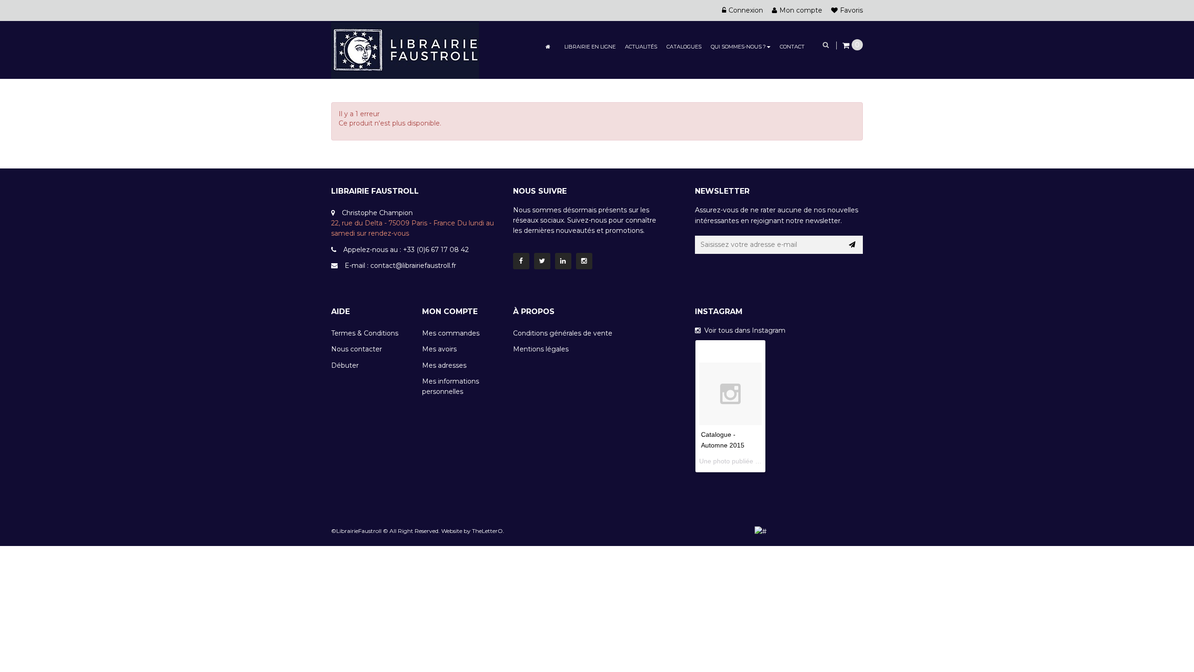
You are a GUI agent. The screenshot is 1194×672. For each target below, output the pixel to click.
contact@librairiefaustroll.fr (413, 265)
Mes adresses (444, 365)
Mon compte (800, 10)
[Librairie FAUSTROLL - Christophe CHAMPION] (405, 49)
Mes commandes (450, 333)
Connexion (746, 10)
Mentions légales (541, 349)
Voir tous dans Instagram (743, 330)
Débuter (345, 365)
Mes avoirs (439, 349)
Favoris (851, 10)
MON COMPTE (450, 311)
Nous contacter (356, 349)
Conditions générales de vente (562, 333)
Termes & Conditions (364, 333)
